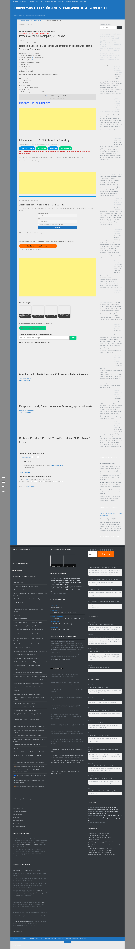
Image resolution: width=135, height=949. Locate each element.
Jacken (40, 890)
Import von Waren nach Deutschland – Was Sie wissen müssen (28, 683)
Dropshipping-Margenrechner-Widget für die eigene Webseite (28, 629)
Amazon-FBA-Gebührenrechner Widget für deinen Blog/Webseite (29, 599)
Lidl (41, 2)
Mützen (21, 892)
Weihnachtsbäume (32, 892)
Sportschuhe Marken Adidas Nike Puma (99, 699)
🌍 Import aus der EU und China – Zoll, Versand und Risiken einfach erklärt (29, 776)
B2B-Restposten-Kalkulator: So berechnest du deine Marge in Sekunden (28, 610)
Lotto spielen (16, 793)
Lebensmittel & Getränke (56, 616)
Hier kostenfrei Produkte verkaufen (38, 246)
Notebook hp (39, 481)
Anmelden (61, 2)
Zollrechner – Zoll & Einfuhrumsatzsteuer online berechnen (28, 755)
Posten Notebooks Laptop (57, 481)
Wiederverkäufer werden (19, 826)
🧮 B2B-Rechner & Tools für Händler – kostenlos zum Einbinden (29, 766)
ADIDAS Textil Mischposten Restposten (117, 326)
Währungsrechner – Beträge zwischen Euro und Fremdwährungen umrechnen (29, 740)
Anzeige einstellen (18, 602)
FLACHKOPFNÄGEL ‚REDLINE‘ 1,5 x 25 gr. (61, 624)
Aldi (37, 2)
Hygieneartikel (114, 40)
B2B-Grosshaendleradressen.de (59, 659)
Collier (101, 36)
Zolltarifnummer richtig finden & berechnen (24, 759)
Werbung (16, 748)
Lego (101, 46)
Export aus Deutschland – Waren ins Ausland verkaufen (27, 644)
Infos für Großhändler (18, 820)
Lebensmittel (25, 844)
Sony (119, 55)
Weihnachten (111, 59)
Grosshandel (53, 605)
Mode (108, 46)
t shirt (114, 57)
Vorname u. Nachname (43, 213)
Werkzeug (117, 59)
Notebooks (35, 60)
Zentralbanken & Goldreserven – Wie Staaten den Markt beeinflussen (30, 752)
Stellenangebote (18, 723)
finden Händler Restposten (22, 921)
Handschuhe (16, 892)
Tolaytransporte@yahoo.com (56, 465)
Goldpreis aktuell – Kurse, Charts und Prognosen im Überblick (28, 672)
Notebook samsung (47, 481)
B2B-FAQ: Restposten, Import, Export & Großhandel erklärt (27, 606)
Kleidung (30, 844)
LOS (119, 27)
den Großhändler (31, 486)
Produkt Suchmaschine (105, 24)
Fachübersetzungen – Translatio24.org (22, 799)
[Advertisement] (57, 119)
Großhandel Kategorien (24, 20)
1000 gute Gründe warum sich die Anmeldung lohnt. (31, 249)
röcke (111, 51)
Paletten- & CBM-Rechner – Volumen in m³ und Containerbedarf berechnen (28, 698)
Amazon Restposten (17, 814)
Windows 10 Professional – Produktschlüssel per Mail (102, 589)
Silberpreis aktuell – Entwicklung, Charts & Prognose (26, 719)
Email (39, 218)
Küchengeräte (111, 44)
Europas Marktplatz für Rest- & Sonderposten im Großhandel (60, 8)
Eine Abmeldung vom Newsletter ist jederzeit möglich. (52, 224)
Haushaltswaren (54, 627)
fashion (112, 36)
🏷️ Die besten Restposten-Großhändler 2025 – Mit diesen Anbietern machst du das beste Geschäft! (29, 770)
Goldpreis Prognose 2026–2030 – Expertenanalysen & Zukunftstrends (30, 676)
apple (114, 34)
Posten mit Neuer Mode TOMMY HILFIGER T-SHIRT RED (102, 637)
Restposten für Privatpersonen (20, 811)
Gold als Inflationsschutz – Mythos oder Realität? (25, 654)
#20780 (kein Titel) (18, 582)
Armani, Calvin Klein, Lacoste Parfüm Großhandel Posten (103, 778)
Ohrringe (119, 46)
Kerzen (115, 42)
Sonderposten (23, 870)
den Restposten (37, 916)
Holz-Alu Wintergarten (56, 607)
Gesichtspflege (104, 38)
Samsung (116, 51)
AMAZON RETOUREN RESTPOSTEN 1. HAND (100, 651)
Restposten (35, 844)
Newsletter (83, 2)
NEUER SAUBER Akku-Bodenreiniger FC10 (61, 629)
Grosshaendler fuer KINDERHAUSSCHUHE (99, 687)
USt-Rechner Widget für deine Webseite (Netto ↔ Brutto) (27, 735)
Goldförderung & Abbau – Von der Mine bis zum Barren (27, 665)
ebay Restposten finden (18, 808)
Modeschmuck (113, 46)
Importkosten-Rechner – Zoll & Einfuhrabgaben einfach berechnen (29, 687)
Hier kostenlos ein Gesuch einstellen (32, 328)
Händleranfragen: (27, 457)
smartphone (104, 55)
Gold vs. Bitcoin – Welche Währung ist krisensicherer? (27, 658)
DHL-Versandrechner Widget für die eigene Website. (26, 626)
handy (117, 38)
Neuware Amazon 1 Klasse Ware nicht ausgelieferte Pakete (103, 710)
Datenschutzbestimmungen (20, 618)
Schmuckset (102, 53)
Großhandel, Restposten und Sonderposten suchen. (35, 335)
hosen (109, 40)
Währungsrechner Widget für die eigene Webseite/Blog (27, 744)
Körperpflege (104, 45)
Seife (112, 53)
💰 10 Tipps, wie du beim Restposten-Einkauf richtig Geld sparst (29, 762)
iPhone (103, 42)
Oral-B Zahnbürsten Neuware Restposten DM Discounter (103, 567)
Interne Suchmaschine (100, 549)
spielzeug (102, 57)
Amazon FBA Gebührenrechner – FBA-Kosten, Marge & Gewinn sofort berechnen (30, 594)
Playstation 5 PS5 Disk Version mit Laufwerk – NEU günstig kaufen (105, 579)
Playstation (111, 48)
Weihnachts (17, 895)
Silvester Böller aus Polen (39, 894)
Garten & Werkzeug (55, 621)
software (110, 55)
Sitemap (15, 796)
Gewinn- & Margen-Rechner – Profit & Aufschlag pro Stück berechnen (30, 651)
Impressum (16, 690)
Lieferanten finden (17, 823)
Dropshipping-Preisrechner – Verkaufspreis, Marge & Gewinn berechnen (28, 634)
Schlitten (25, 892)
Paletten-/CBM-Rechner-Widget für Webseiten (25, 703)
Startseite (15, 2)
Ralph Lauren (117, 48)
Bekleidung (119, 34)
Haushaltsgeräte (103, 40)
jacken (108, 42)
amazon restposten (108, 34)
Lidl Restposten (16, 817)
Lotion (105, 46)
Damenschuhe (107, 36)
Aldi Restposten (16, 805)
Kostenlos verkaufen (50, 2)
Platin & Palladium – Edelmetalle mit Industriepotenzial (26, 707)
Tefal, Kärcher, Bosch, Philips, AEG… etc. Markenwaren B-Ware (118, 359)
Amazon (32, 2)
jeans (112, 42)
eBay (41, 921)
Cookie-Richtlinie (18, 615)
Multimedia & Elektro (35, 20)
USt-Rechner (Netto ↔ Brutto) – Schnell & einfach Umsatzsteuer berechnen (28, 731)
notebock (33, 481)
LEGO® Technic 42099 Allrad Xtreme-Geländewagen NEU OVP (104, 791)
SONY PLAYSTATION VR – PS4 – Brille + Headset (63, 612)
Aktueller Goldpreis (17, 931)
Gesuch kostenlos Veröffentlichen (22, 647)
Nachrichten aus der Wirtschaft (109, 507)
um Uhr (29, 461)
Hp (32, 57)
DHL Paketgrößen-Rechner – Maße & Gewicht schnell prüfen (28, 622)
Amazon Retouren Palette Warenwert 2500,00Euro (101, 735)
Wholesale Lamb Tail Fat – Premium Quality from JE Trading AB (67, 618)
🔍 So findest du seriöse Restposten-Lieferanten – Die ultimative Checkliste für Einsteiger (29, 781)
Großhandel (42, 902)
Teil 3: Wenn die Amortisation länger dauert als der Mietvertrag (111, 514)
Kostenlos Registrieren (72, 2)
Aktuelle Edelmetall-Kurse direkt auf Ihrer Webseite (26, 586)
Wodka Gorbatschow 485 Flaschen (117, 262)
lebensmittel (117, 45)
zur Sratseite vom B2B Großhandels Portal (29, 200)
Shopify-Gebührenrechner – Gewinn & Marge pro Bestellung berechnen (27, 715)
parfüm (101, 48)
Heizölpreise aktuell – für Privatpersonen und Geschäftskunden (29, 680)
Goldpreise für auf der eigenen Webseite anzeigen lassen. (32, 233)
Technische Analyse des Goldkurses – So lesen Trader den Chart (29, 726)
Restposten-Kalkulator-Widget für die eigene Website (26, 710)
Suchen (73, 338)
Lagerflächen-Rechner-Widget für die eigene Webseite (27, 694)
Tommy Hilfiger (109, 57)
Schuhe (108, 53)
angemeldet (27, 479)
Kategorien (23, 2)
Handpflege (111, 38)
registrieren (111, 475)
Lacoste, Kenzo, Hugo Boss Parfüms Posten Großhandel (103, 766)
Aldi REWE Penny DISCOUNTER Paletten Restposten (101, 624)
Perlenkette (106, 48)
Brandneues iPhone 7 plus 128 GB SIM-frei (99, 667)
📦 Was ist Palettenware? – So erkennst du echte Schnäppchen (29, 786)
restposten (105, 51)
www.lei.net (15, 802)
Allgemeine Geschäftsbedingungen (22, 590)
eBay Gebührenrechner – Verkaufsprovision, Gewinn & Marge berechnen (28, 639)
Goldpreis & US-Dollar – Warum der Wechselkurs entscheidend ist (29, 669)
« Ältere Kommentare (25, 472)
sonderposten (115, 55)
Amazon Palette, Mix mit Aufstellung (98, 723)
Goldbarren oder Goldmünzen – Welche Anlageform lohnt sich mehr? (30, 662)
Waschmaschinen (104, 59)
